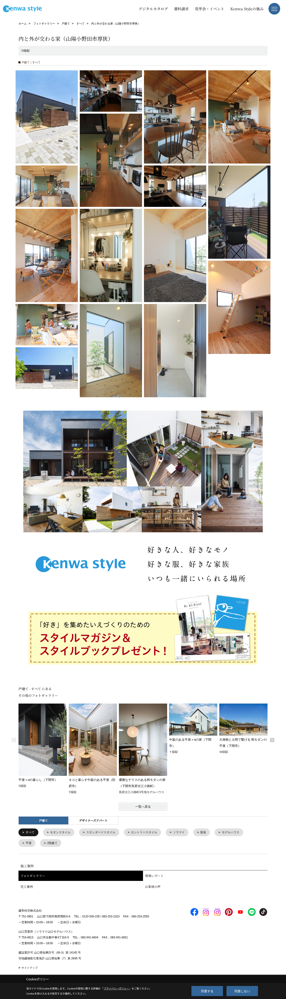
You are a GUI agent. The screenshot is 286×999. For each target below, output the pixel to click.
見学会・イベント (209, 8)
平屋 (29, 843)
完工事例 (26, 886)
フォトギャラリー (32, 876)
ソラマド (179, 832)
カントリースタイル (144, 832)
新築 (203, 832)
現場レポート (154, 876)
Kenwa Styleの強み (247, 8)
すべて (30, 832)
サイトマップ (29, 967)
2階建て (52, 843)
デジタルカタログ (153, 8)
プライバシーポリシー (116, 988)
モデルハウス (230, 832)
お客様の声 (153, 886)
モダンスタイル (60, 832)
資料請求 (181, 8)
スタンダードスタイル (100, 832)
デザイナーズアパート (93, 820)
